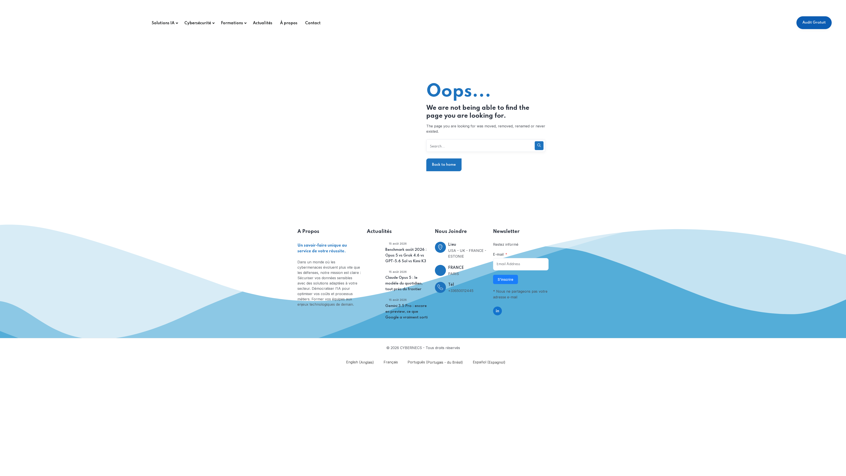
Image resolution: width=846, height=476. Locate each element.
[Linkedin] (497, 311)
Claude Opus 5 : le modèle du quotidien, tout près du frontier (404, 283)
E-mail (498, 254)
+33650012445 (460, 290)
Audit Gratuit (814, 22)
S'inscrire (505, 279)
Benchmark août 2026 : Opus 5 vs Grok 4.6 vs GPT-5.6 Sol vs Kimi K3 (406, 255)
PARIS (453, 273)
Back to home (444, 165)
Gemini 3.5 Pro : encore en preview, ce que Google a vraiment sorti (406, 311)
